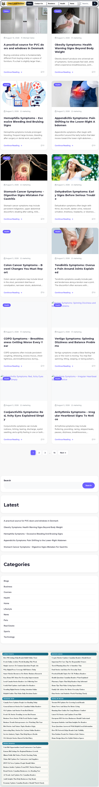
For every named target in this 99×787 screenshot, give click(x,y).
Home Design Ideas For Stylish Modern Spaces (68, 738)
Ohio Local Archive (16, 4)
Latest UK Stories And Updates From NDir (66, 714)
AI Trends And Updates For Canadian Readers (19, 775)
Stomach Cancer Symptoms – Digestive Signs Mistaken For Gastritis (24, 195)
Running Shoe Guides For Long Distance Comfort (69, 710)
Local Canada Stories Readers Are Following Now (20, 681)
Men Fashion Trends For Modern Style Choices (68, 734)
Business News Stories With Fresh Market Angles (20, 718)
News (72, 4)
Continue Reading (11, 72)
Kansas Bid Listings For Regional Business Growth (20, 751)
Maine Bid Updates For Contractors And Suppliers (20, 759)
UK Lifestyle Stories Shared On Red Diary (18, 738)
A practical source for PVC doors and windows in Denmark (24, 46)
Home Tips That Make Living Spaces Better (67, 685)
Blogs (6, 581)
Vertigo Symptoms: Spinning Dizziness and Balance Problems (75, 342)
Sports (7, 631)
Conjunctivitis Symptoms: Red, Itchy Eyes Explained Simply (24, 415)
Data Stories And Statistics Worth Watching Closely (69, 693)
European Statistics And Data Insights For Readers (69, 722)
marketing (77, 38)
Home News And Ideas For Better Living (66, 706)
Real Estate (9, 626)
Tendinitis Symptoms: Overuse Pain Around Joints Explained (75, 269)
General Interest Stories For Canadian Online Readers (22, 706)
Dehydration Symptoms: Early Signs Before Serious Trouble (75, 195)
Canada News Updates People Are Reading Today (20, 702)
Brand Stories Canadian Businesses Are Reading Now (21, 771)
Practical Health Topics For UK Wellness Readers (69, 673)
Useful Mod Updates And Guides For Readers (19, 685)
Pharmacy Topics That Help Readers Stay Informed (69, 681)
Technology (9, 637)
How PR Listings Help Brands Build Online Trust (20, 658)
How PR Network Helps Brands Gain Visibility (68, 730)
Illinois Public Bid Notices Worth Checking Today (20, 755)
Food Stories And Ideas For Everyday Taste (66, 669)
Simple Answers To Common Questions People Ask (20, 665)
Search (7, 480)
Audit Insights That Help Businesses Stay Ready (19, 779)
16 (55, 453)
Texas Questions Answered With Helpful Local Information (72, 726)
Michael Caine (28, 38)
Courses (7, 592)
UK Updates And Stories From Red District (18, 710)
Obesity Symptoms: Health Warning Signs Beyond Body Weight (74, 48)
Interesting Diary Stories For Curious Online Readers (21, 730)
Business (51, 4)
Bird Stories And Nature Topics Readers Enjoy (19, 726)
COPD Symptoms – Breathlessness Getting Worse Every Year (23, 342)
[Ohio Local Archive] (3, 3)
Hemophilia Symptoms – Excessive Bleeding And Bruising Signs (23, 122)
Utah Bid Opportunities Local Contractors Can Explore (22, 747)
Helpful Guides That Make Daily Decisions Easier (20, 693)
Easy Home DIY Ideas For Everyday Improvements (21, 677)
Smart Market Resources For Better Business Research (22, 673)
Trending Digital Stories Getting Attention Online (20, 689)
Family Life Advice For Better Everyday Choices (68, 689)
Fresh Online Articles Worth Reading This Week (20, 662)
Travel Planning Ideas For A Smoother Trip (66, 665)
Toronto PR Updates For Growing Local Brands (68, 702)
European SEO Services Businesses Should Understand (71, 718)
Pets (6, 620)
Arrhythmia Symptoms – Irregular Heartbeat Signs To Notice (75, 415)
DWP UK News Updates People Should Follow (19, 763)
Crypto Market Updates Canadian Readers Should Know (71, 658)
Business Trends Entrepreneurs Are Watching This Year (23, 722)
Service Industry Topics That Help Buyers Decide (20, 734)
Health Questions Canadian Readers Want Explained (70, 677)
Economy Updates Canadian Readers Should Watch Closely (23, 783)
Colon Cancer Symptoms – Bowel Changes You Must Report (23, 269)
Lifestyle (8, 609)
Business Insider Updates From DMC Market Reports (22, 767)
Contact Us (39, 4)
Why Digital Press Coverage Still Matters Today (19, 669)
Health (62, 4)
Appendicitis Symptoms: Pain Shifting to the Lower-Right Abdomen (75, 122)
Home (29, 4)
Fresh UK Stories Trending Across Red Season (19, 714)
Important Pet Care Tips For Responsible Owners (69, 662)
